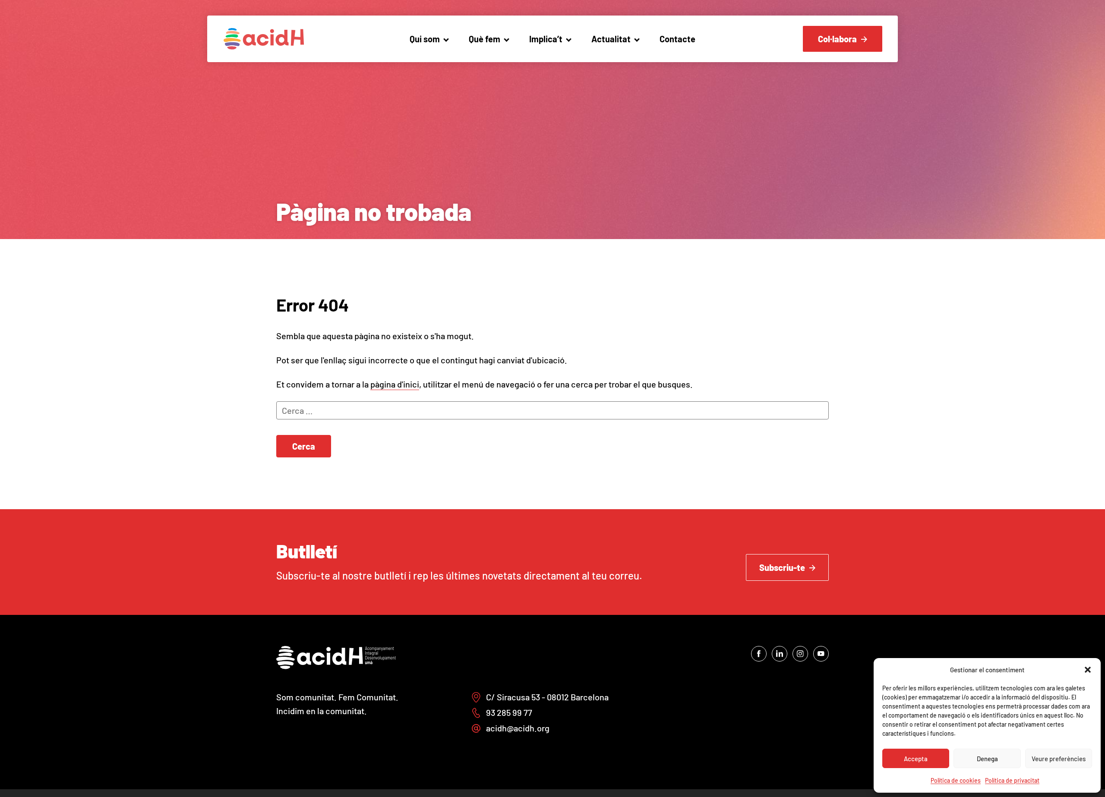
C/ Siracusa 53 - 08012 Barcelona (547, 697)
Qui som (425, 39)
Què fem (484, 39)
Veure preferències (1059, 758)
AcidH (264, 39)
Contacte (677, 39)
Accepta (916, 758)
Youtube (821, 654)
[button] (1087, 669)
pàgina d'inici (394, 384)
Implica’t (545, 39)
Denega (987, 758)
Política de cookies (956, 780)
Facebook (759, 654)
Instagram (800, 654)
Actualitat (611, 39)
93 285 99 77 (509, 712)
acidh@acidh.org (517, 728)
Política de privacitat (1012, 780)
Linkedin (779, 654)
